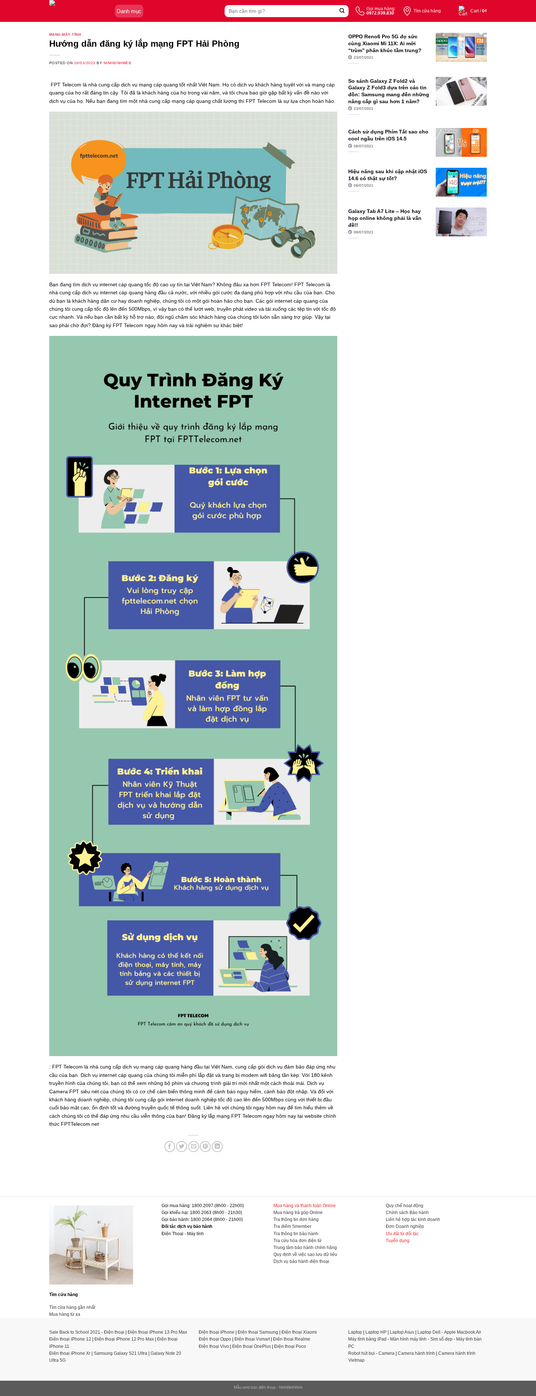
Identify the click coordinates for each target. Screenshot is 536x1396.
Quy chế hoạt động (404, 1205)
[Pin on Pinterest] (205, 1146)
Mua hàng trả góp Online (298, 1212)
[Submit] (342, 11)
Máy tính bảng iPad (367, 1339)
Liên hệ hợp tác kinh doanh (413, 1219)
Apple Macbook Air (462, 1332)
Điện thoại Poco (290, 1346)
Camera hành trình (416, 1353)
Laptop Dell (428, 1332)
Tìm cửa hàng (427, 10)
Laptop (355, 1332)
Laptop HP (376, 1332)
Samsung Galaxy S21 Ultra (120, 1353)
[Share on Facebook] (169, 1146)
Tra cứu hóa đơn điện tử (297, 1240)
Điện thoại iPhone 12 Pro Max (124, 1339)
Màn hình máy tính (408, 1339)
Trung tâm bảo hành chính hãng (305, 1247)
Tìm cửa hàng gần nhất (72, 1307)
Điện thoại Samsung (258, 1332)
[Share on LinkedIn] (217, 1146)
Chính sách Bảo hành (407, 1212)
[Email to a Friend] (193, 1146)
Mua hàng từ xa (64, 1314)
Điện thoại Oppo (215, 1339)
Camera (386, 1353)
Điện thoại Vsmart (252, 1339)
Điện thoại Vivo (214, 1346)
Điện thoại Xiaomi (299, 1332)
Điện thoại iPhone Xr (69, 1353)
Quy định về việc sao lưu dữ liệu (305, 1254)
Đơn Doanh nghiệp (405, 1226)
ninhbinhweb (117, 63)
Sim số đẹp (441, 1339)
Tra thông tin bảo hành (295, 1233)
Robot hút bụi (361, 1353)
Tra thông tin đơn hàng (296, 1219)
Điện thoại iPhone (216, 1332)
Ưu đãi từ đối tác (402, 1233)
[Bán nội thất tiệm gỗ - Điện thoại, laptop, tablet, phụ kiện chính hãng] (80, 11)
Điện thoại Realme (291, 1339)
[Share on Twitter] (181, 1146)
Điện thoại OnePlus (251, 1346)
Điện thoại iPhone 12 (70, 1339)
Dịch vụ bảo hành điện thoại (301, 1261)
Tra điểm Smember (292, 1226)
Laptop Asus (402, 1332)
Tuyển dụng (397, 1240)
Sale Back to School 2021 (74, 1332)
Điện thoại (114, 1332)
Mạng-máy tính (65, 34)
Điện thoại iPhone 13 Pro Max (157, 1332)
